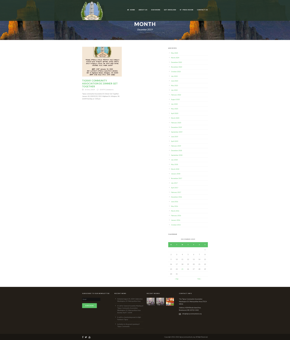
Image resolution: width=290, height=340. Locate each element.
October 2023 (176, 71)
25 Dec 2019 (90, 89)
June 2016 (174, 202)
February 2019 (176, 146)
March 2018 (175, 169)
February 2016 (176, 215)
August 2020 (175, 99)
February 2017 (176, 192)
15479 (107, 89)
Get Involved (170, 10)
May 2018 (174, 164)
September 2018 (176, 155)
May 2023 (174, 85)
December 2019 (176, 127)
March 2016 (175, 211)
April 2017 (174, 188)
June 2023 (174, 81)
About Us (143, 10)
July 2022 (174, 90)
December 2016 (176, 197)
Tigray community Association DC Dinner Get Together (100, 83)
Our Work (155, 10)
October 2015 (176, 225)
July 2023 (174, 76)
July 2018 (174, 160)
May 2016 (174, 206)
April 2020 (174, 113)
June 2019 (174, 136)
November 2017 (176, 178)
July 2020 (174, 104)
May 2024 (174, 53)
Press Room (188, 10)
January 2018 (175, 174)
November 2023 (176, 67)
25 (182, 269)
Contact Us (202, 10)
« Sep (176, 279)
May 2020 (174, 109)
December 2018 (176, 150)
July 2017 (174, 183)
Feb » (199, 279)
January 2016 (175, 220)
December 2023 (176, 62)
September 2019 (176, 132)
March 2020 (175, 118)
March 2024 (175, 58)
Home (132, 10)
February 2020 (176, 123)
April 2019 (174, 141)
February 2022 (176, 95)
